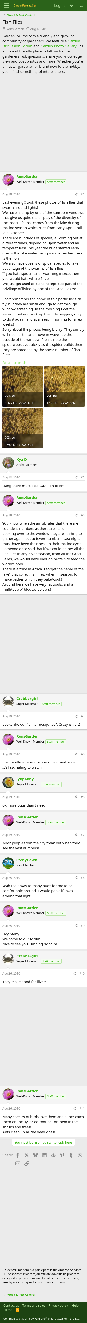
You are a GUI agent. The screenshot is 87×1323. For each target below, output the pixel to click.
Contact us (11, 1305)
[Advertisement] (43, 122)
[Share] (76, 194)
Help (75, 1305)
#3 (83, 515)
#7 (83, 835)
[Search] (81, 5)
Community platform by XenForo (41, 1318)
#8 (83, 878)
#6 (83, 797)
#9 (83, 926)
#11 (82, 1108)
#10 (82, 974)
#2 (83, 477)
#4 (83, 716)
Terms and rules (33, 1305)
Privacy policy (58, 1305)
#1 (83, 194)
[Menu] (6, 5)
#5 (83, 754)
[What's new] (71, 5)
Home (7, 1310)
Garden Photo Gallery (58, 46)
